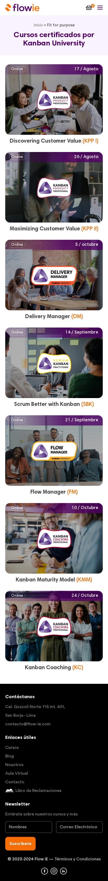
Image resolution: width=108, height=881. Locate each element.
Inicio (38, 25)
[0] (89, 7)
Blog (9, 756)
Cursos (12, 747)
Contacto (14, 782)
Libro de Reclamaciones (38, 791)
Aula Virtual (16, 773)
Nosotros (14, 765)
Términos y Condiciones (77, 859)
